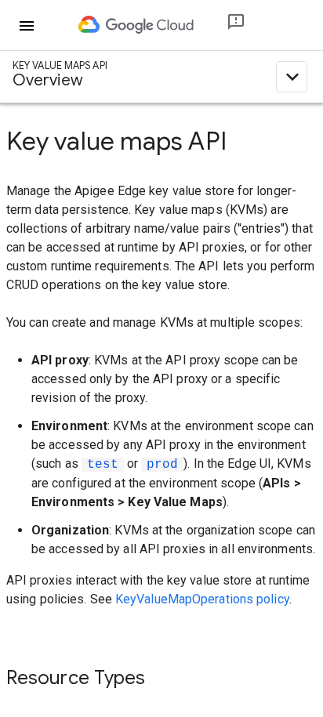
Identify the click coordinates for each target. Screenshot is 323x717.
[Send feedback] (223, 25)
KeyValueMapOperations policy (202, 599)
